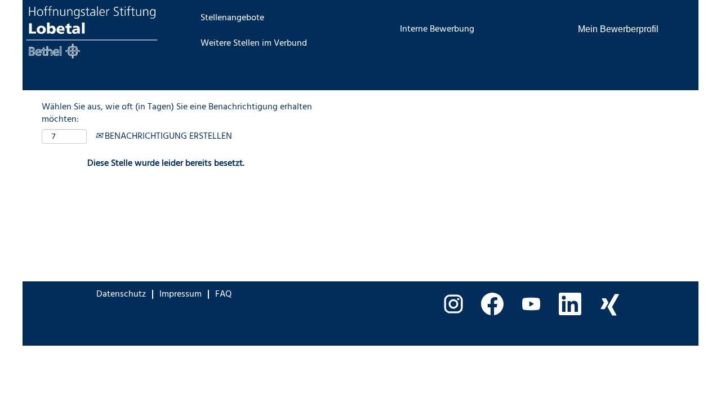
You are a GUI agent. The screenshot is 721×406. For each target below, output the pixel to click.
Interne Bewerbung (437, 29)
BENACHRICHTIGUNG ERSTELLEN (167, 136)
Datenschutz (121, 294)
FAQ (223, 294)
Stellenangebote (232, 18)
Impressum (180, 294)
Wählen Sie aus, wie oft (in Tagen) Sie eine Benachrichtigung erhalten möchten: (177, 114)
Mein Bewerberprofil (618, 29)
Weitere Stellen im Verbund (254, 43)
